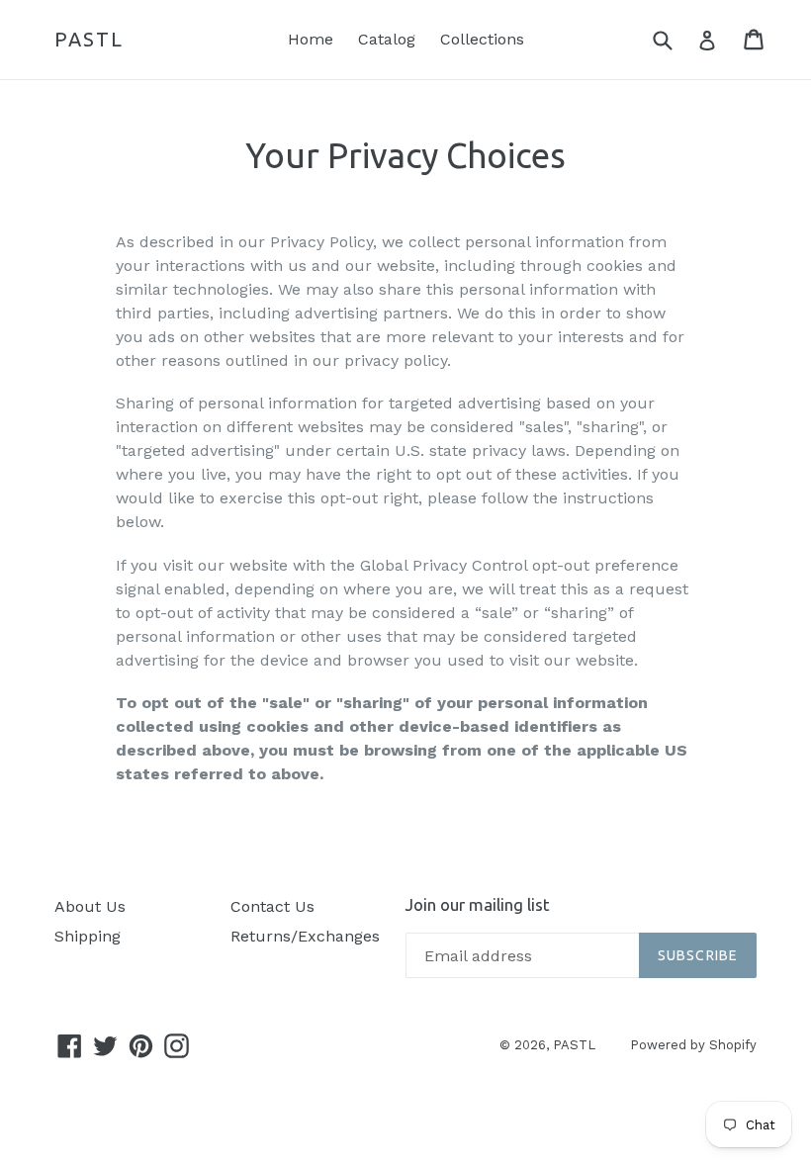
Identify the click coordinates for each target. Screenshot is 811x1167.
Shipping (87, 936)
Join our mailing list (478, 904)
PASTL (89, 39)
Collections (482, 39)
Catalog (386, 39)
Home (310, 39)
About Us (90, 906)
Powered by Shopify (693, 1044)
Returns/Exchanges (305, 936)
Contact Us (272, 906)
